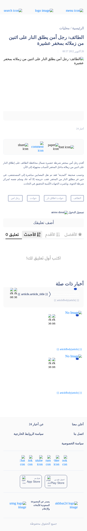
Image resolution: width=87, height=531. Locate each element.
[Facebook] (64, 460)
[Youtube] (39, 460)
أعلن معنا (78, 424)
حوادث (33, 198)
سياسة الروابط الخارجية (29, 433)
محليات (64, 28)
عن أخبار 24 (36, 424)
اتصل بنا (79, 433)
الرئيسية (78, 28)
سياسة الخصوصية (73, 443)
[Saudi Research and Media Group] (18, 505)
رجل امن (15, 198)
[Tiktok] (30, 460)
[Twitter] (56, 460)
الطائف (77, 198)
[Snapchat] (22, 460)
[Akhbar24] (63, 505)
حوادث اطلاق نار (55, 198)
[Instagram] (48, 460)
